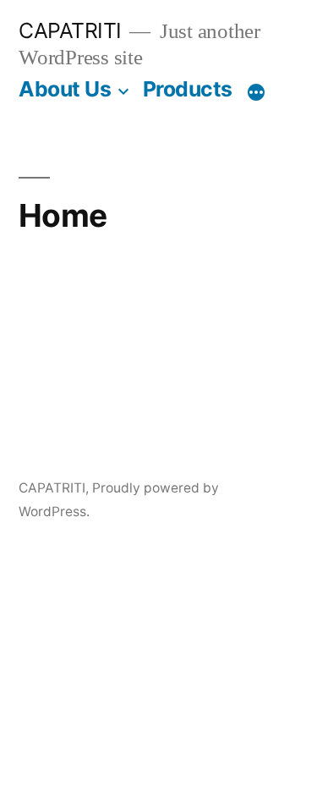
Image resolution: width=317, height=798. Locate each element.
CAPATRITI (70, 30)
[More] (256, 92)
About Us (65, 89)
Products (187, 89)
